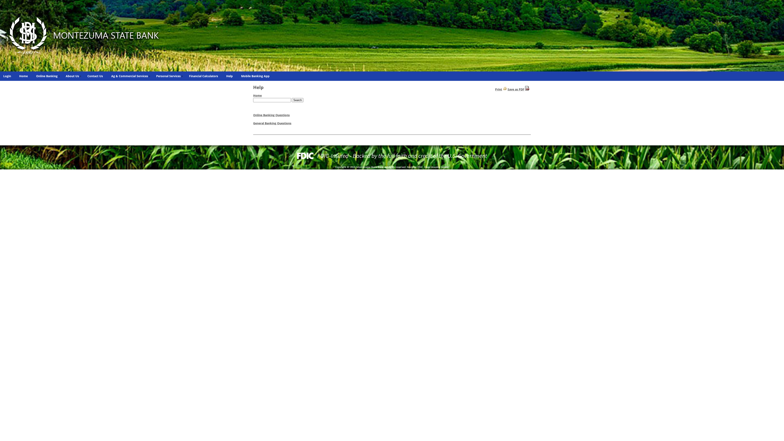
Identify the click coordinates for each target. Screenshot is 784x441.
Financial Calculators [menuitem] (203, 76)
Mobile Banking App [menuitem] (255, 76)
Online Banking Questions (271, 115)
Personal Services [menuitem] (168, 76)
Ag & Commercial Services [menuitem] (129, 76)
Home (257, 95)
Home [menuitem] (23, 76)
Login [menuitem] (7, 76)
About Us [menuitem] (72, 76)
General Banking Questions (272, 123)
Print (498, 89)
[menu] (392, 76)
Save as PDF (516, 89)
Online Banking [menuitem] (47, 76)
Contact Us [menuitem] (95, 76)
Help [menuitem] (229, 76)
